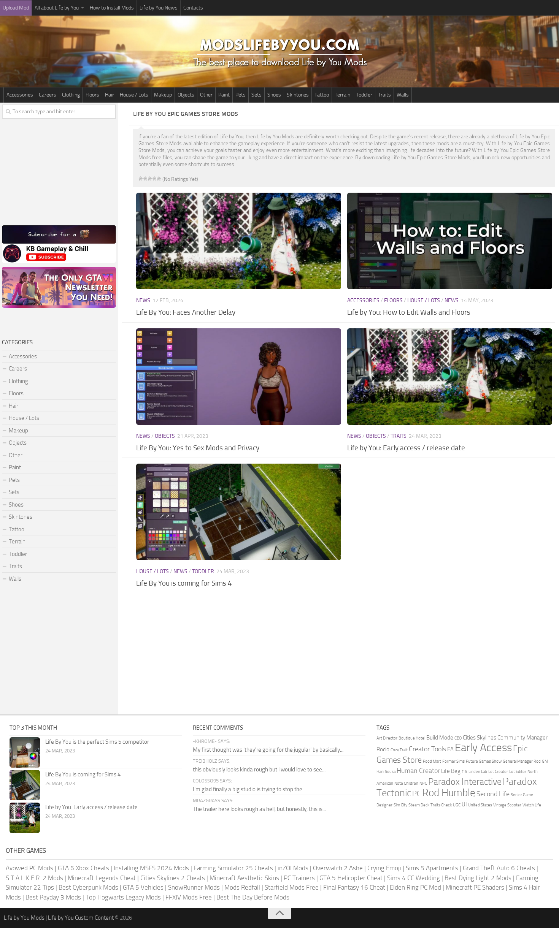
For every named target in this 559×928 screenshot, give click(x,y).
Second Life (493, 794)
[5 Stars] (159, 178)
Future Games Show (484, 761)
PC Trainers (299, 878)
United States (480, 805)
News (143, 300)
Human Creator (418, 770)
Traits (384, 95)
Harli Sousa (385, 771)
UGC (457, 805)
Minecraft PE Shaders (475, 887)
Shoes (274, 95)
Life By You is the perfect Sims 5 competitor (97, 741)
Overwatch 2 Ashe (338, 868)
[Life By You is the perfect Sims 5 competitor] (25, 752)
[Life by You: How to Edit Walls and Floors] (449, 241)
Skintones (298, 95)
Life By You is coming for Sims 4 (184, 583)
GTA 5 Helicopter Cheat (351, 878)
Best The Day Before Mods (252, 897)
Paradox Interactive (465, 781)
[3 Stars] (150, 178)
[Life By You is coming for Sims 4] (238, 512)
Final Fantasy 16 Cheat (354, 887)
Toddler (364, 95)
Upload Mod (16, 8)
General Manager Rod (522, 761)
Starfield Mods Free (292, 887)
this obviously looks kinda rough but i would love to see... (259, 769)
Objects (186, 95)
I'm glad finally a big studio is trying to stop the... (249, 789)
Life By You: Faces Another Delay (185, 312)
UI (464, 804)
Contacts (193, 8)
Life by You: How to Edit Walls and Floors (408, 312)
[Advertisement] (344, 653)
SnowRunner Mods (194, 887)
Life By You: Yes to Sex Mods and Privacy (197, 447)
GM (545, 761)
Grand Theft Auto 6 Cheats (499, 868)
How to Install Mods (112, 8)
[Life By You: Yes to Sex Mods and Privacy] (238, 376)
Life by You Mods (24, 917)
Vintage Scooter (507, 805)
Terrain (342, 95)
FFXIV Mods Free (188, 897)
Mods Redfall (242, 887)
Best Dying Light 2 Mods (478, 878)
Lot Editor (517, 771)
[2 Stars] (145, 178)
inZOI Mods (293, 868)
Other (206, 95)
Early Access (483, 747)
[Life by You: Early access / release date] (449, 376)
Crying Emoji (384, 868)
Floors (92, 95)
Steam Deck (418, 805)
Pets (240, 95)
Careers (47, 95)
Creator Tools (427, 749)
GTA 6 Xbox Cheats (83, 868)
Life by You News (159, 8)
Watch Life (531, 805)
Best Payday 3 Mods (53, 897)
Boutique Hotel (412, 738)
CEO (458, 738)
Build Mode (439, 737)
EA (450, 749)
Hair (109, 95)
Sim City (400, 805)
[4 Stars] (154, 178)
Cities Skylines (479, 737)
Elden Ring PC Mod (415, 887)
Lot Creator (498, 771)
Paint (224, 95)
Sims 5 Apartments (432, 868)
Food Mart (432, 761)
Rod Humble (448, 793)
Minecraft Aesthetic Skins (244, 878)
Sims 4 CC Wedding (413, 878)
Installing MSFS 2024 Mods (151, 868)
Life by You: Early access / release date (406, 447)
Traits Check (441, 805)
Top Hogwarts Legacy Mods (123, 897)
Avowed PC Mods (29, 868)
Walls (403, 95)
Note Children (406, 783)
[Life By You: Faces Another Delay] (238, 241)
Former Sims (453, 761)
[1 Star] (140, 178)
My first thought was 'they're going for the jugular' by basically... (268, 749)
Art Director (386, 738)
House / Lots (134, 95)
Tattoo (321, 95)
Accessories (19, 95)
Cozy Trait (399, 749)
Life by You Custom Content (81, 917)
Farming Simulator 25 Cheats (233, 868)
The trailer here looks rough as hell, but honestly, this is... (259, 809)
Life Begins (454, 771)
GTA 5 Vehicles (143, 887)
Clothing (71, 95)
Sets (256, 95)
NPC (423, 783)
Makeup (163, 95)
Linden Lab (477, 771)
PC (416, 793)
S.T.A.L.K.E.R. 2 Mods (34, 878)
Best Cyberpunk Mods (88, 887)
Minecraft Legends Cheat (102, 878)
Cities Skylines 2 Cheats (172, 878)
